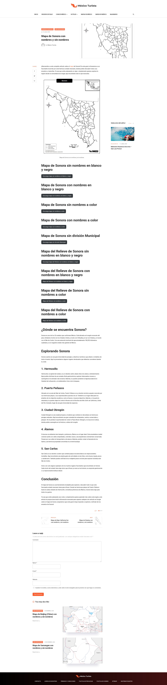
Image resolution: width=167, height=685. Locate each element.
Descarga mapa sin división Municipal (54, 242)
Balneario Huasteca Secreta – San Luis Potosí (121, 148)
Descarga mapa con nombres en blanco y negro (57, 196)
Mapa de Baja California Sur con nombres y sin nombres (60, 521)
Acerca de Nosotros (51, 681)
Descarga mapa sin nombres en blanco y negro (57, 176)
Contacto (38, 681)
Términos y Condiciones (68, 681)
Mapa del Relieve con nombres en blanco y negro (58, 281)
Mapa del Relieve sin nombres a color (54, 301)
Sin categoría (59, 29)
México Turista (51, 45)
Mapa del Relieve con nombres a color (54, 320)
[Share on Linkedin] (34, 81)
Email (35, 571)
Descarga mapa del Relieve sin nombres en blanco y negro (60, 262)
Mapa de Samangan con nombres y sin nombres (43, 646)
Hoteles (73, 14)
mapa (72, 66)
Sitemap (114, 681)
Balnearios (113, 14)
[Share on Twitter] (34, 76)
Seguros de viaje (47, 14)
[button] (130, 123)
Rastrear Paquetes (126, 681)
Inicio (36, 14)
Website (35, 579)
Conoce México (61, 14)
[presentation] (129, 123)
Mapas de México (86, 14)
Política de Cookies (102, 681)
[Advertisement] (122, 91)
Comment (35, 540)
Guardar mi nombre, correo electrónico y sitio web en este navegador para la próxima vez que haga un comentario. (68, 588)
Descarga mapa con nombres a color (54, 227)
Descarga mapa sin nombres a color (54, 211)
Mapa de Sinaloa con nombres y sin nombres (85, 521)
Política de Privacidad (86, 681)
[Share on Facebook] (34, 71)
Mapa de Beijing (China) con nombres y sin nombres (45, 615)
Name (35, 563)
